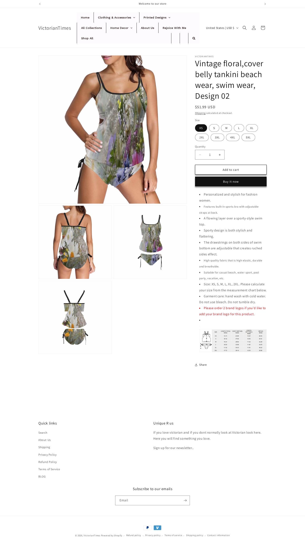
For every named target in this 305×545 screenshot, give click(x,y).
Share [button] (203, 365)
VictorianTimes (92, 535)
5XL (248, 137)
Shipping (200, 112)
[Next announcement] (265, 4)
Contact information (218, 535)
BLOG (42, 476)
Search (43, 432)
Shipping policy (194, 535)
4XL (232, 137)
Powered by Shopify (111, 535)
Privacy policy (153, 535)
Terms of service (173, 535)
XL (252, 128)
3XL (217, 137)
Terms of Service (49, 469)
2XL (201, 137)
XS (201, 128)
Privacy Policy (47, 454)
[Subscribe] (185, 500)
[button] (244, 27)
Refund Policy (47, 462)
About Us (44, 440)
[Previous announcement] (39, 4)
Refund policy (133, 535)
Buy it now (231, 181)
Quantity (200, 146)
